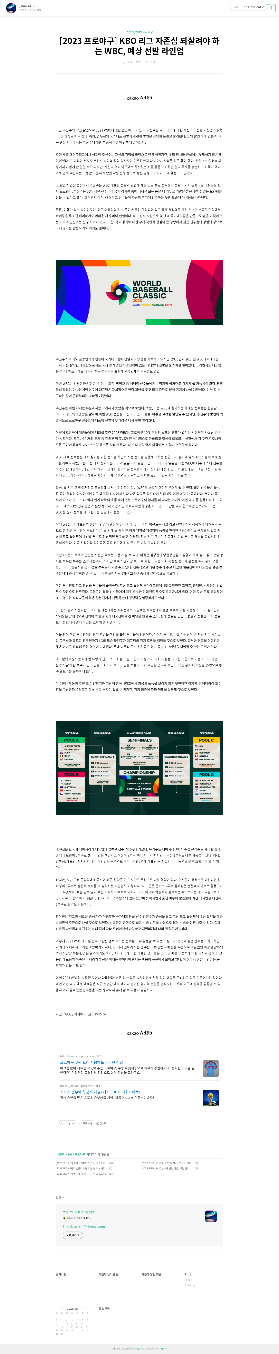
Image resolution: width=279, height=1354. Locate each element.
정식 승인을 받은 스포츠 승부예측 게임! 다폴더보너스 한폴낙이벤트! (107, 1098)
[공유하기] (68, 1124)
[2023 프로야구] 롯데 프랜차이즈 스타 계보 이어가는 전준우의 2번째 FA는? (82, 1163)
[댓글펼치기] (63, 1198)
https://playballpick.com (77, 1086)
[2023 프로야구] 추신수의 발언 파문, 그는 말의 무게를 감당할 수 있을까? (168, 1168)
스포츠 (61, 1154)
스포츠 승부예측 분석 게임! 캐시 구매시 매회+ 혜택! (100, 1092)
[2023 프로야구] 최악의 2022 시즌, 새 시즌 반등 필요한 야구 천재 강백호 (168, 1163)
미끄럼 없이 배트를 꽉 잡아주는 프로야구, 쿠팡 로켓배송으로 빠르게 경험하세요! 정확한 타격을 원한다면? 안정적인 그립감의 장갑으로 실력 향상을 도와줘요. (127, 1071)
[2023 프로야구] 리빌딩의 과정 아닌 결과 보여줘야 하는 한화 (82, 1168)
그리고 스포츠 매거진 (79, 1213)
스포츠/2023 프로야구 (139, 32)
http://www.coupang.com (77, 1056)
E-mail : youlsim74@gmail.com (84, 1227)
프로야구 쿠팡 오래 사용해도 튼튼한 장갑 (91, 1063)
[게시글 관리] (73, 1124)
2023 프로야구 (76, 1154)
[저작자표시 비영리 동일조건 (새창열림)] (101, 1123)
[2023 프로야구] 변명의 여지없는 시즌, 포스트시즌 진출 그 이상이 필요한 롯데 (82, 1174)
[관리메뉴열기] (272, 7)
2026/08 (72, 1309)
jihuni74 (25, 6)
